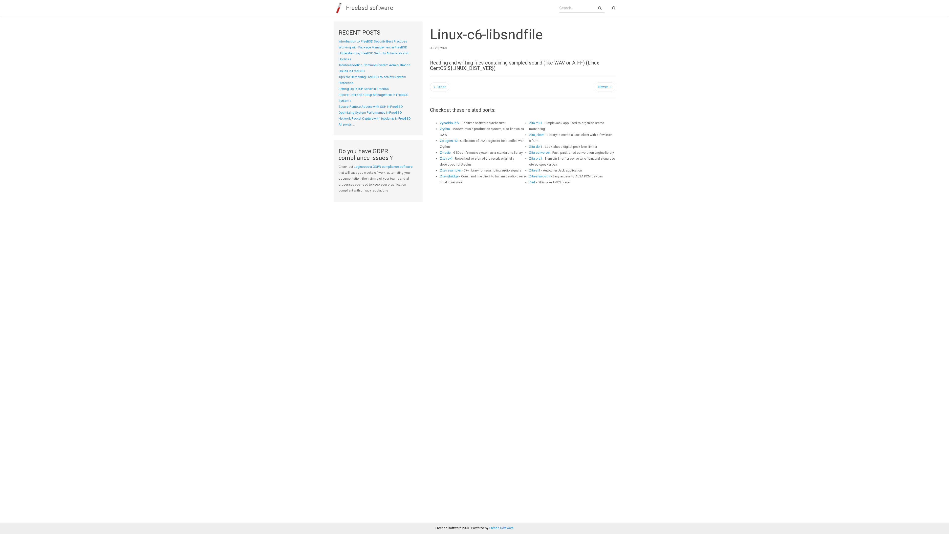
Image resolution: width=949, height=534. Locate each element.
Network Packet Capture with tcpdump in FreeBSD (375, 118)
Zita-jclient (536, 135)
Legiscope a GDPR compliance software (383, 167)
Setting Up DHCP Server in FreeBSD (364, 89)
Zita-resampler (450, 170)
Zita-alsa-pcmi (539, 176)
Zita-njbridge (449, 176)
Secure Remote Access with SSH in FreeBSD (371, 106)
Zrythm (445, 129)
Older (440, 87)
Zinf (532, 182)
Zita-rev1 (446, 158)
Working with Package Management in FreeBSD (373, 47)
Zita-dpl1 (535, 147)
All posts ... (347, 124)
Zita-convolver (539, 152)
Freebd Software (501, 528)
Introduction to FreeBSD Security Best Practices (373, 41)
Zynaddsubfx (449, 123)
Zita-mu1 (535, 123)
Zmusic (445, 152)
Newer (605, 87)
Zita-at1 (534, 170)
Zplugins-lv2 (449, 141)
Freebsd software (369, 7)
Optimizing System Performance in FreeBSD (370, 112)
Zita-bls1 (535, 158)
